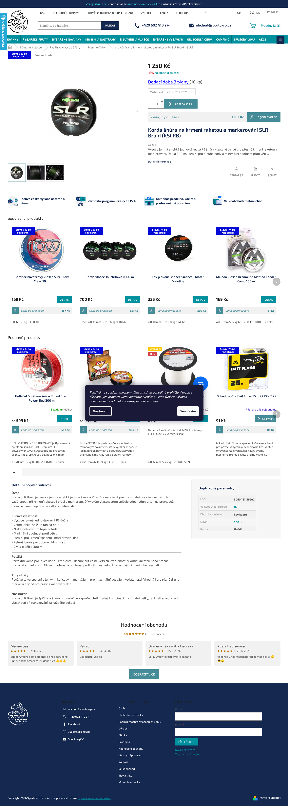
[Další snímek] (137, 112)
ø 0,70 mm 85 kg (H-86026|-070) (32, 462)
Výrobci (146, 12)
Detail (64, 299)
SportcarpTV (76, 739)
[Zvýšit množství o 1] (162, 101)
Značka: (43, 55)
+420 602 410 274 (79, 716)
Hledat (110, 25)
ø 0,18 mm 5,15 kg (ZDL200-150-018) (238, 322)
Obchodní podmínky (66, 12)
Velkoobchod (127, 768)
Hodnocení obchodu (144, 625)
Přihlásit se (186, 742)
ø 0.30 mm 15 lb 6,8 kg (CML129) (167, 322)
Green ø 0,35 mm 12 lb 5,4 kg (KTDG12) (103, 322)
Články (163, 12)
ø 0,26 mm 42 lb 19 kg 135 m (97, 462)
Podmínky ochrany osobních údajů (133, 401)
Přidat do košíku (183, 103)
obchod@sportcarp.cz (81, 709)
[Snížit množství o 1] (162, 106)
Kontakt (123, 762)
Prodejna (182, 12)
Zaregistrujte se (96, 4)
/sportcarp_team (79, 731)
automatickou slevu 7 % (142, 4)
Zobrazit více (144, 674)
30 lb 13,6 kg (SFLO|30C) (26, 322)
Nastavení (100, 411)
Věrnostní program (130, 755)
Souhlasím (188, 411)
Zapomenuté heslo (187, 754)
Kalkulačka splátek (167, 72)
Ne (236, 507)
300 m (238, 522)
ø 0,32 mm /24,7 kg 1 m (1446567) (169, 462)
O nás (41, 12)
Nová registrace (185, 749)
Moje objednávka (129, 782)
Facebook (74, 724)
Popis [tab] (15, 472)
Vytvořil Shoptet (270, 797)
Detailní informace (159, 161)
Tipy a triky (125, 775)
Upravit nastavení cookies (95, 798)
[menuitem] (12, 39)
